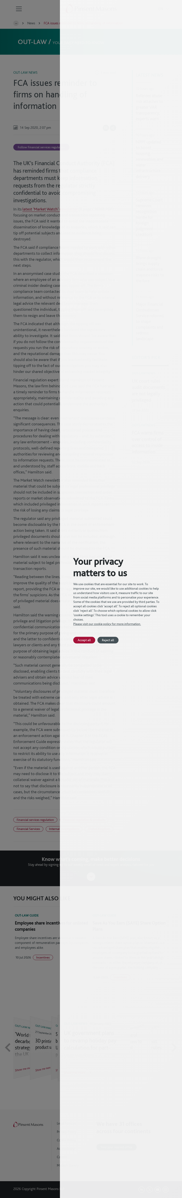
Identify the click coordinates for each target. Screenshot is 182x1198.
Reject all (108, 640)
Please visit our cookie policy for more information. (107, 624)
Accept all (84, 640)
